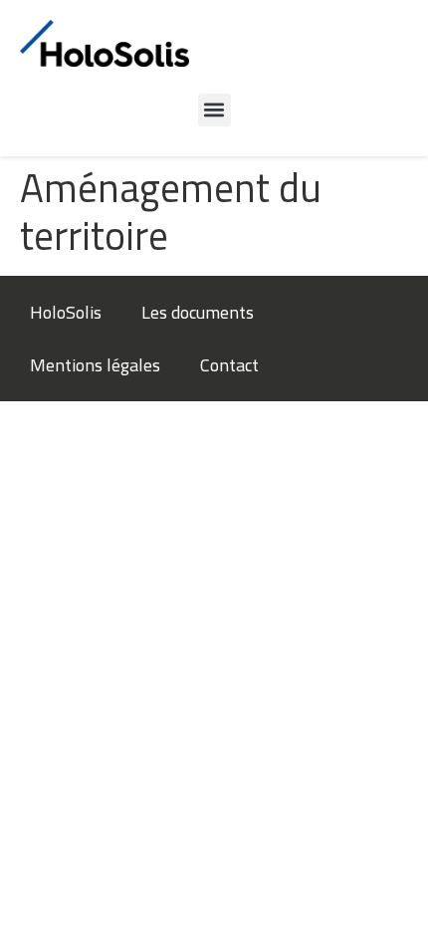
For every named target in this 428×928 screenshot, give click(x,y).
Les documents (197, 312)
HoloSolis (66, 312)
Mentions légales (95, 364)
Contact (229, 364)
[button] (214, 110)
